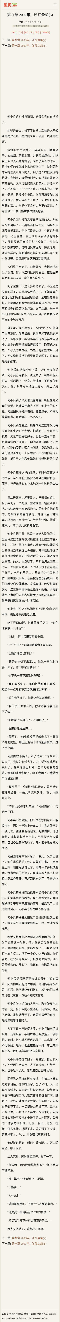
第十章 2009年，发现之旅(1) (29, 45)
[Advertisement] (30, 81)
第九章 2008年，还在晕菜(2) (29, 40)
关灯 (14, 33)
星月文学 (17, 5)
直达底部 (45, 33)
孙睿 (21, 22)
